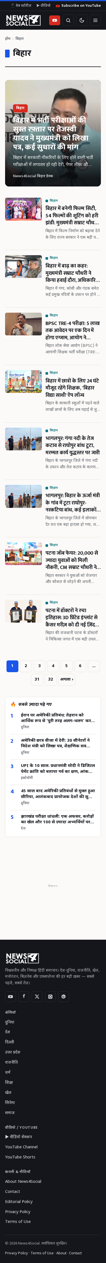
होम (7, 38)
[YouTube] (10, 996)
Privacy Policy (17, 1212)
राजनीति (11, 1062)
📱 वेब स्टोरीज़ (20, 6)
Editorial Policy (19, 1202)
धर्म (7, 1072)
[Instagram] (50, 996)
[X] (37, 996)
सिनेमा (10, 1103)
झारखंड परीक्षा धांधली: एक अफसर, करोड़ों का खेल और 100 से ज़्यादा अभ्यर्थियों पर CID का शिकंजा (57, 820)
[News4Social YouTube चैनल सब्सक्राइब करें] (54, 20)
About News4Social (23, 1181)
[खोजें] (68, 20)
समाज (10, 1113)
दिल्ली (9, 1042)
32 (50, 679)
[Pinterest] (63, 996)
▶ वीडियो (43, 6)
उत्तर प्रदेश (12, 1052)
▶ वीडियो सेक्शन (18, 1137)
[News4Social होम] (23, 20)
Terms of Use (18, 1222)
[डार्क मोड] (81, 20)
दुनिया (9, 1022)
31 (37, 679)
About (61, 1253)
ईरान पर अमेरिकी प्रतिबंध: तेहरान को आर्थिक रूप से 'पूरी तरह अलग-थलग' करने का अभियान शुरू (57, 718)
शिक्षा (9, 1082)
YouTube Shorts (20, 1157)
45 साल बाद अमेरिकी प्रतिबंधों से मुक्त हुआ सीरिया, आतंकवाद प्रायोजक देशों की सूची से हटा (58, 794)
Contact (12, 1192)
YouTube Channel (21, 1147)
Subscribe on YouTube (81, 6)
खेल (8, 1093)
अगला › (66, 679)
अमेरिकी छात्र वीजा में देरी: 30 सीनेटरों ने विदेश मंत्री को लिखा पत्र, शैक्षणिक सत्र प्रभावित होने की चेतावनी (55, 744)
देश (7, 1032)
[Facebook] (23, 996)
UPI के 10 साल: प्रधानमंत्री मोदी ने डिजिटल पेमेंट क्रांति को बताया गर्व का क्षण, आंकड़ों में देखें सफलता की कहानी (58, 769)
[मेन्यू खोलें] (95, 20)
